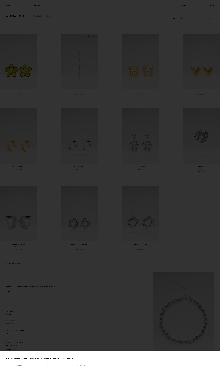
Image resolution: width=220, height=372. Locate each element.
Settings (19, 365)
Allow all (81, 365)
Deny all (50, 365)
